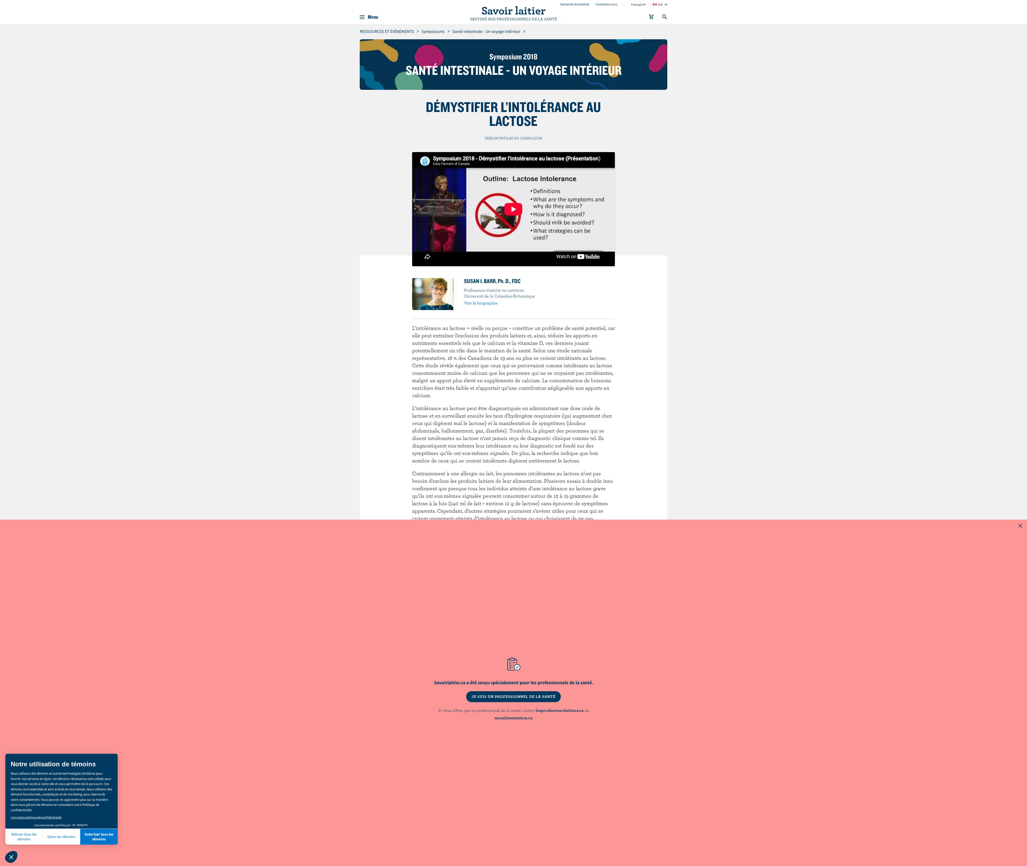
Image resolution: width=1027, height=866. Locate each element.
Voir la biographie (480, 302)
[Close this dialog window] (1020, 526)
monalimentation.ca (513, 717)
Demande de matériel (574, 4)
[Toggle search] (665, 18)
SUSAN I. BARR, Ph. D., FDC (492, 280)
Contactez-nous (606, 4)
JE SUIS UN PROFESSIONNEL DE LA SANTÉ (513, 696)
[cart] (651, 18)
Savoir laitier (513, 10)
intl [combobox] (660, 4)
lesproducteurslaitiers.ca (560, 710)
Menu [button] (373, 17)
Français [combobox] (636, 4)
